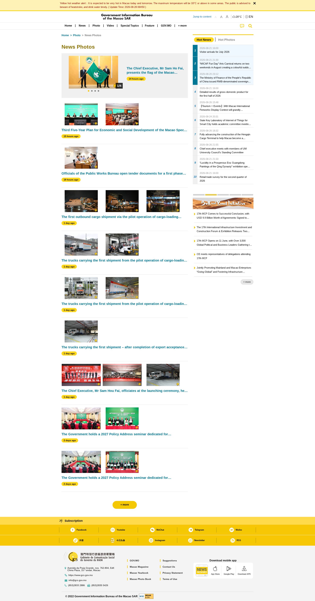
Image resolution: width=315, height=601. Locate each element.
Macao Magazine (139, 566)
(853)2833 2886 (76, 585)
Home (65, 35)
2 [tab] (92, 91)
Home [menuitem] (68, 25)
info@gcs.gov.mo (77, 580)
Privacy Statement (173, 573)
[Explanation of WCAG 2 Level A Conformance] (146, 596)
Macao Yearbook (139, 573)
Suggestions (170, 560)
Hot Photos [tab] (226, 39)
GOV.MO (134, 560)
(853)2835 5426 (99, 585)
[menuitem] (82, 26)
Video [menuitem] (110, 25)
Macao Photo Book (140, 579)
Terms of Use (170, 579)
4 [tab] (98, 91)
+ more (247, 282)
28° (239, 17)
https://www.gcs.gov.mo (80, 575)
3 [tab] (95, 91)
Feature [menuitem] (149, 25)
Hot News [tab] (204, 39)
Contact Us (169, 566)
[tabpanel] (93, 72)
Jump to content (202, 16)
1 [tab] (88, 91)
